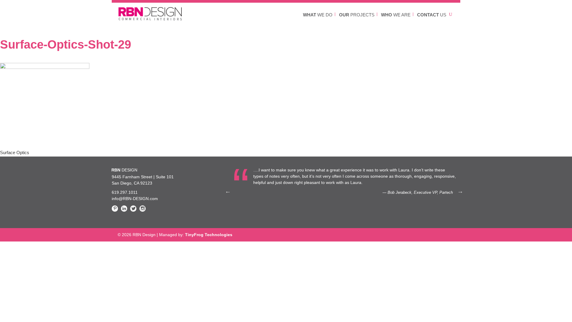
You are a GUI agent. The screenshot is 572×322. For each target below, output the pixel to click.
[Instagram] (142, 208)
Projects (356, 15)
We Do (317, 15)
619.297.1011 (125, 192)
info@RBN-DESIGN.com (135, 198)
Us (431, 15)
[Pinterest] (115, 208)
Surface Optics (14, 152)
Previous (228, 191)
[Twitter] (133, 208)
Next (460, 191)
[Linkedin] (124, 208)
